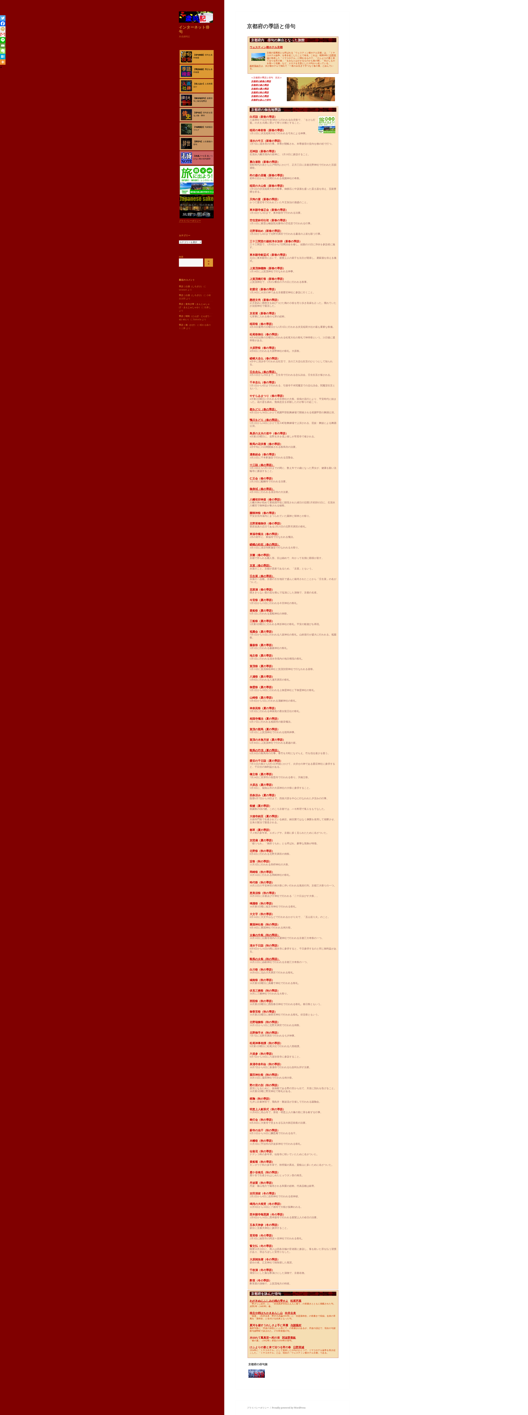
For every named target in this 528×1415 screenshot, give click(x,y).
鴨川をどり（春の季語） (265, 419)
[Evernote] (3, 51)
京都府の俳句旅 (258, 1364)
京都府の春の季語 (260, 84)
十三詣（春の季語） (262, 464)
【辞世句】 (198, 141)
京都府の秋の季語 (260, 92)
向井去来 (290, 1312)
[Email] (3, 45)
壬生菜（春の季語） (262, 576)
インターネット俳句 (194, 29)
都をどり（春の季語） (263, 409)
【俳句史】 (198, 112)
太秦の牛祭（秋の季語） (265, 935)
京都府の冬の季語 (260, 96)
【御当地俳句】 (200, 98)
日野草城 (298, 1347)
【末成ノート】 (200, 156)
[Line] (3, 40)
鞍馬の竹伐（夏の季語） (265, 750)
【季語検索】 (199, 69)
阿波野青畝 (289, 1337)
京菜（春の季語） (261, 565)
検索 (181, 256)
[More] (3, 62)
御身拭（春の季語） (262, 488)
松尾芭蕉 (295, 1300)
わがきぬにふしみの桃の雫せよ (269, 1300)
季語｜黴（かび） (187, 324)
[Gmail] (3, 34)
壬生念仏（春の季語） (263, 371)
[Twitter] (3, 18)
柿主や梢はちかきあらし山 (266, 1312)
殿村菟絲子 (255, 66)
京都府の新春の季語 (261, 81)
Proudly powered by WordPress (289, 1407)
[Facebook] (3, 23)
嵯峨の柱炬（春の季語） (265, 544)
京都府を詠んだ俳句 (261, 99)
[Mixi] (3, 29)
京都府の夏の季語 (260, 88)
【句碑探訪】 (199, 127)
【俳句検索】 (199, 54)
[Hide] (1, 67)
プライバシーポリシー (190, 220)
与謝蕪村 (295, 1325)
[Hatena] (3, 56)
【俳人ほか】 (199, 83)
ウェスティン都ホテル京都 (266, 47)
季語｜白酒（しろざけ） (191, 286)
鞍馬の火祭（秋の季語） (265, 958)
